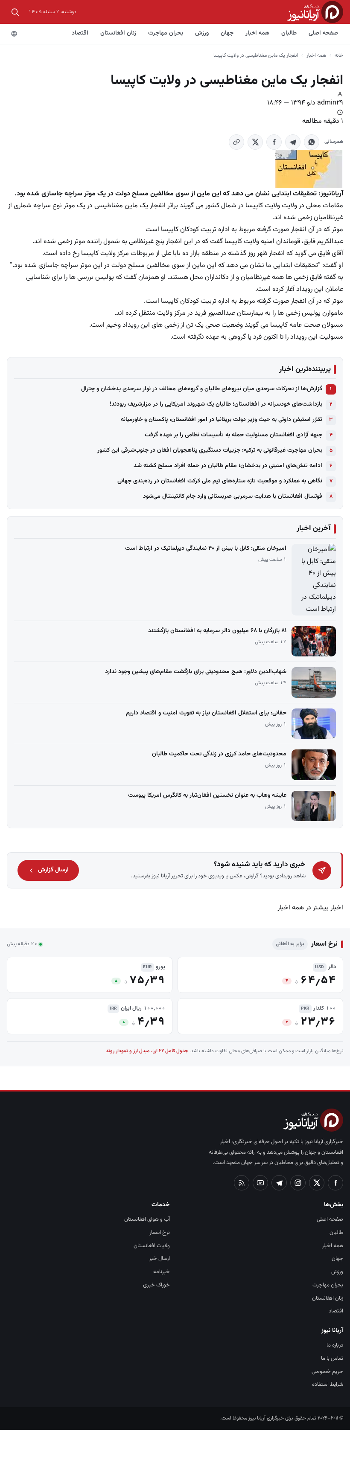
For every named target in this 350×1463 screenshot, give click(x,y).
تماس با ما (332, 1358)
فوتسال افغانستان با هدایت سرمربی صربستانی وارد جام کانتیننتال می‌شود (232, 496)
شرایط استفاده (327, 1384)
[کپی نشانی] (236, 142)
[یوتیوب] (260, 1182)
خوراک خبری (156, 1285)
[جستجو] (15, 12)
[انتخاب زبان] (14, 33)
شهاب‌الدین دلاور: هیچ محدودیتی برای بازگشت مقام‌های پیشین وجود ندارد (195, 671)
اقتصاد (80, 33)
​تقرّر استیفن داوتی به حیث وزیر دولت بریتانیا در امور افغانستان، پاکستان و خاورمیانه (221, 419)
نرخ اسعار (159, 1232)
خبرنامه (161, 1272)
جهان (227, 33)
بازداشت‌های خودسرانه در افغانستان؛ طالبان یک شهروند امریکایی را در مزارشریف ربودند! (216, 404)
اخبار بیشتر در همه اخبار (310, 908)
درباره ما (335, 1345)
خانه (339, 55)
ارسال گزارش (53, 870)
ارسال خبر (159, 1258)
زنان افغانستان (118, 33)
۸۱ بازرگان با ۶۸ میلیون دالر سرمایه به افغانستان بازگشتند (217, 631)
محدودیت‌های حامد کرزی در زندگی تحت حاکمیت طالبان (219, 754)
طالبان (289, 33)
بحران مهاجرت (165, 33)
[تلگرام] (279, 1182)
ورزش (202, 33)
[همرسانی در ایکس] (255, 142)
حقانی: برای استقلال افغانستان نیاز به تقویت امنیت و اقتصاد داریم (206, 713)
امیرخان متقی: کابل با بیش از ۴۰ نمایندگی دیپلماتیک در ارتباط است (205, 548)
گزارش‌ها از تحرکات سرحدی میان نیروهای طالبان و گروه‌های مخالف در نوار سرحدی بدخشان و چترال (201, 389)
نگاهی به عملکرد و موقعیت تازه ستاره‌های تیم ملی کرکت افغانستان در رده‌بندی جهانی (219, 481)
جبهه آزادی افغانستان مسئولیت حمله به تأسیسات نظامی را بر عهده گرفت (233, 435)
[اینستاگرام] (298, 1182)
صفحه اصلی (323, 33)
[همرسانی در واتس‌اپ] (311, 142)
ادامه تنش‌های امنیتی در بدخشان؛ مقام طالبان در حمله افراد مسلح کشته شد (228, 465)
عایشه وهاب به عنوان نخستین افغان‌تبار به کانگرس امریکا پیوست (207, 795)
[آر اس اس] (241, 1182)
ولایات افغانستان (152, 1246)
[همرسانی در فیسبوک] (274, 142)
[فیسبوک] (335, 1182)
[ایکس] (316, 1182)
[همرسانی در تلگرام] (292, 142)
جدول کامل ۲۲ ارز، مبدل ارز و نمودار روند (147, 1051)
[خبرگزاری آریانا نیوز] (315, 12)
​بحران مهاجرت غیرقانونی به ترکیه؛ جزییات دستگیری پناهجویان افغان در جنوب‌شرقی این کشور (209, 450)
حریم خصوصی (327, 1371)
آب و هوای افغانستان (147, 1219)
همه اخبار (257, 33)
